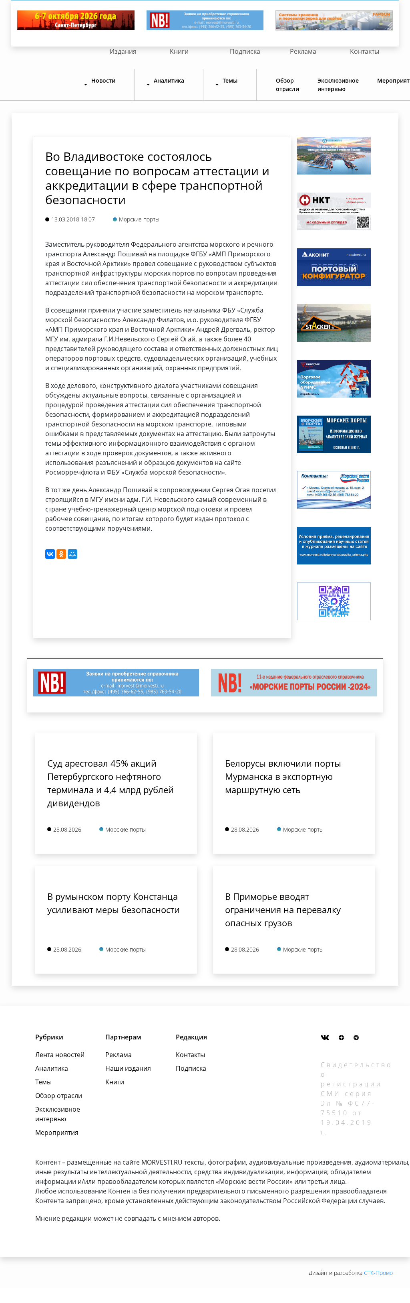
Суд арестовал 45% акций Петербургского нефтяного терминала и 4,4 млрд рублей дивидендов (110, 783)
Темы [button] (230, 80)
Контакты (364, 51)
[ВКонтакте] (50, 554)
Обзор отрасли (287, 85)
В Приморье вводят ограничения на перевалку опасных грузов (283, 909)
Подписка (245, 51)
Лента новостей (59, 1054)
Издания (123, 51)
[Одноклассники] (61, 554)
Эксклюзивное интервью (338, 85)
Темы (43, 1082)
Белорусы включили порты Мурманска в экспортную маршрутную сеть (283, 776)
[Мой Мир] (72, 554)
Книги (179, 51)
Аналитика (51, 1068)
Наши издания (128, 1068)
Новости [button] (103, 80)
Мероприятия (56, 1132)
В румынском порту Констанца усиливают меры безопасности (113, 902)
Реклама (303, 51)
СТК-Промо (378, 1273)
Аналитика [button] (169, 80)
